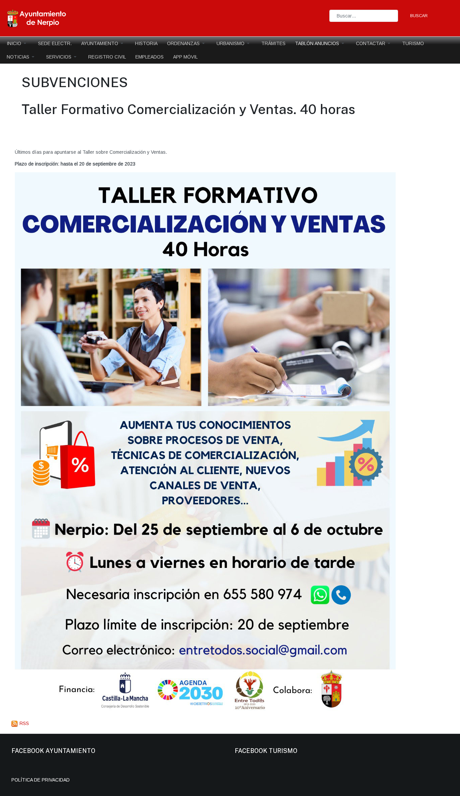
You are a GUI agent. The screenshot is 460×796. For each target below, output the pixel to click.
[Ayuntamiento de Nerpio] (37, 18)
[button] (18, 43)
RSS (23, 723)
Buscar (419, 15)
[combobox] (363, 16)
